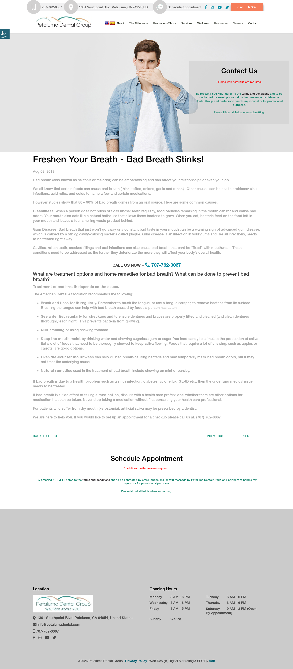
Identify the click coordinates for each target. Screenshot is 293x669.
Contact (253, 23)
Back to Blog (45, 436)
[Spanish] (112, 23)
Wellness (203, 23)
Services (186, 23)
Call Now (247, 7)
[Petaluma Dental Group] (63, 22)
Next (247, 436)
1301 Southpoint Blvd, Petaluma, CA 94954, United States (84, 618)
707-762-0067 (52, 7)
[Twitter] (227, 7)
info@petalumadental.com (58, 624)
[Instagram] (212, 7)
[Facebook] (206, 7)
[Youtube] (220, 7)
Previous (215, 436)
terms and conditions (255, 93)
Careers (238, 23)
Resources (221, 23)
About (120, 23)
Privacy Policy (136, 661)
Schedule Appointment (184, 7)
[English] (107, 23)
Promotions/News (164, 23)
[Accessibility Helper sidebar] (5, 34)
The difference (138, 23)
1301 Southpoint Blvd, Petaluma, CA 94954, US (113, 7)
